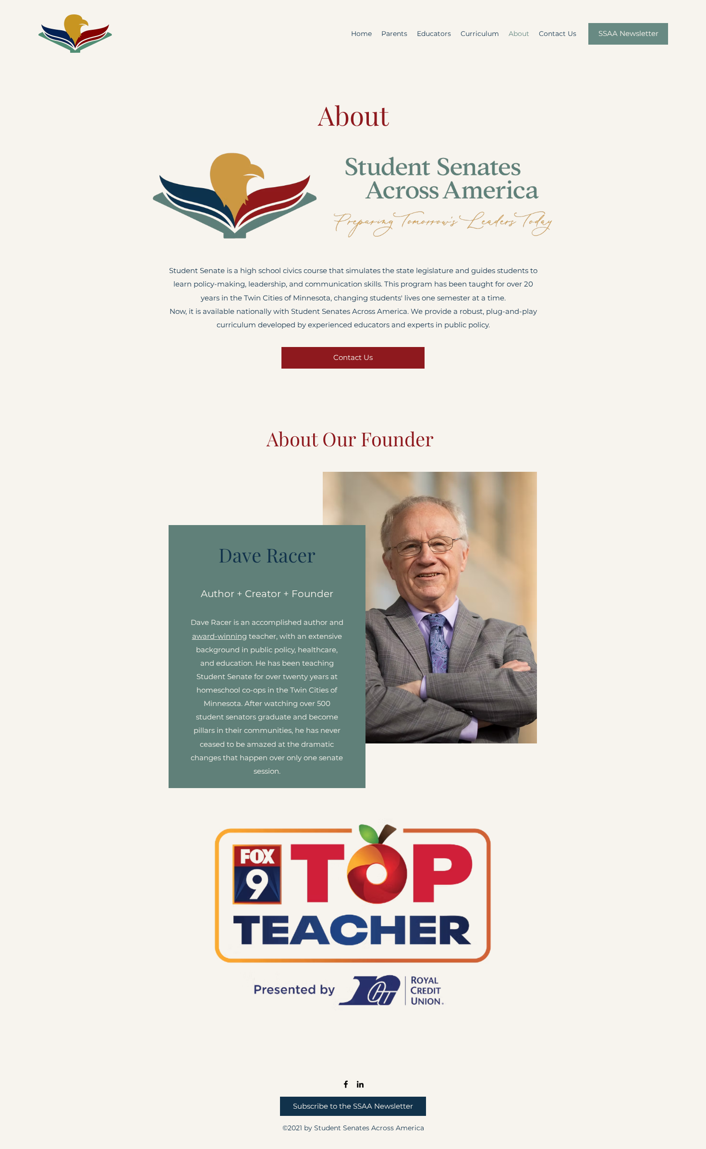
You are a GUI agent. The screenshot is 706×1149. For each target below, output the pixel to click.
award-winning (219, 636)
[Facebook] (346, 1084)
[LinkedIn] (360, 1084)
